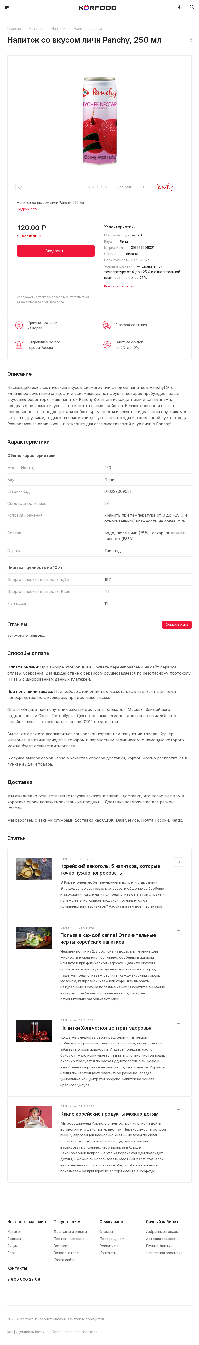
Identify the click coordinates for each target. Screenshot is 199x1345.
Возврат (60, 1245)
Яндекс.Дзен (49, 1291)
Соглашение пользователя (74, 1332)
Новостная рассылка (164, 1252)
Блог (11, 1252)
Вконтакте (12, 1291)
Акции (12, 1245)
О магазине (111, 1221)
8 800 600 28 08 (23, 1279)
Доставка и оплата (70, 1231)
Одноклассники (37, 1291)
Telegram (24, 1291)
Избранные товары (162, 1231)
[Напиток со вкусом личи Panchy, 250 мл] (99, 116)
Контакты (108, 1252)
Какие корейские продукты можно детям (109, 1114)
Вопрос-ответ (66, 1252)
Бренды (14, 1238)
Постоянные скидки (71, 1238)
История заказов (160, 1238)
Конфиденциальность (25, 1332)
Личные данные (159, 1245)
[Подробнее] (178, 862)
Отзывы (106, 1231)
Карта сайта (64, 1259)
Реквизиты (109, 1245)
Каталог (14, 1231)
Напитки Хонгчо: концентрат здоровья (105, 1028)
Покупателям (67, 1221)
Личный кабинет (162, 1221)
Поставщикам (112, 1238)
